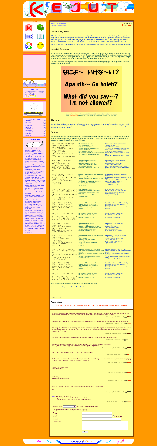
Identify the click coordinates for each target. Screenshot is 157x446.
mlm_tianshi (29, 122)
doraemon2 (29, 120)
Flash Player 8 (75, 114)
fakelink (28, 124)
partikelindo (29, 133)
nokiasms (28, 135)
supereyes (28, 127)
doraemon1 (29, 125)
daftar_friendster (30, 132)
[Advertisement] (34, 66)
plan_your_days (30, 128)
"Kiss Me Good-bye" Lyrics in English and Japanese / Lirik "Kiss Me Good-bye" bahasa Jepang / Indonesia (91, 305)
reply (125, 317)
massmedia (29, 130)
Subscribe (118, 416)
